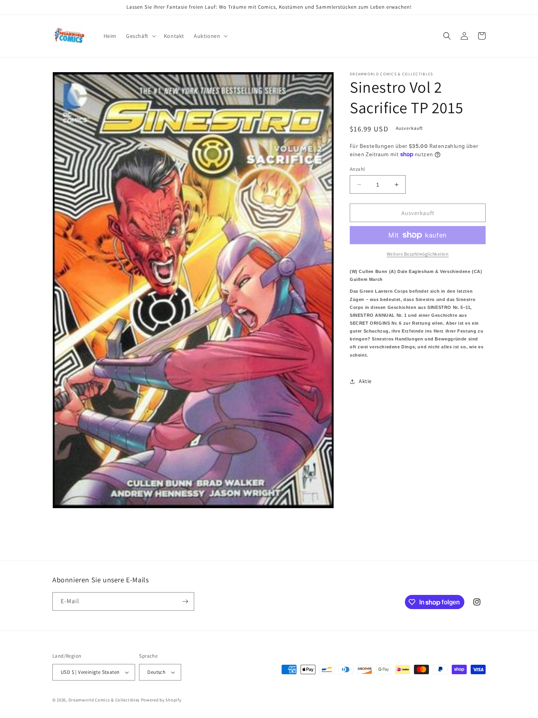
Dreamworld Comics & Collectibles (104, 700)
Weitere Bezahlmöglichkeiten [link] (418, 254)
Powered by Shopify (161, 700)
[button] (140, 36)
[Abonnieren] (185, 601)
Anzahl (357, 169)
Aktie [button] (365, 381)
